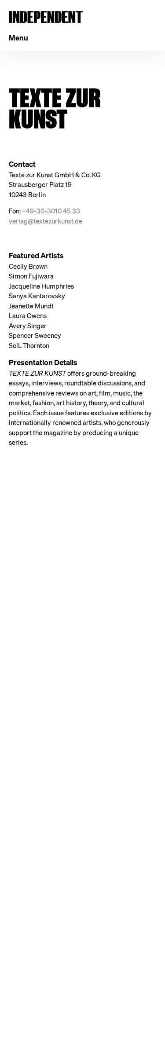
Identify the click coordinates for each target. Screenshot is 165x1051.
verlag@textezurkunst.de (45, 220)
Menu (18, 38)
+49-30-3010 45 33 (51, 210)
